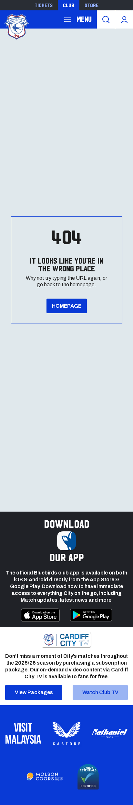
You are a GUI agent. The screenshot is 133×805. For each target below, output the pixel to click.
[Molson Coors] (45, 777)
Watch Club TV (100, 692)
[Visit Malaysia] (23, 733)
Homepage (66, 306)
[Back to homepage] (16, 26)
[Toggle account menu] (124, 19)
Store (91, 5)
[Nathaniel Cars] (110, 733)
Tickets (44, 5)
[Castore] (66, 733)
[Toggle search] (106, 19)
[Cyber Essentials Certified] (88, 777)
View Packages (34, 692)
